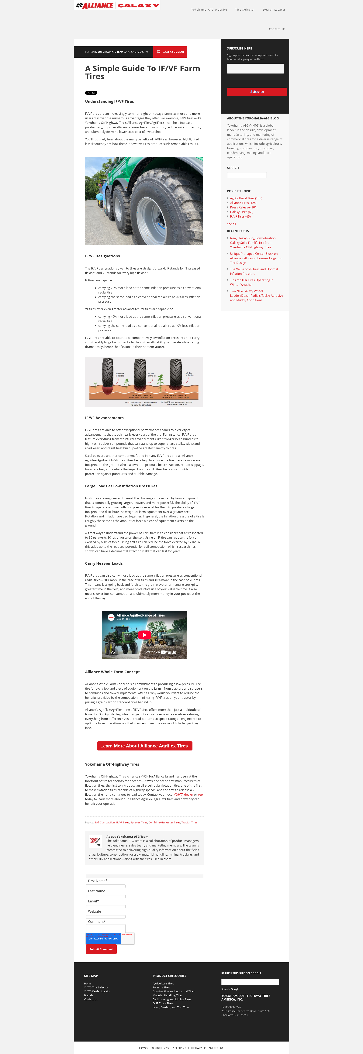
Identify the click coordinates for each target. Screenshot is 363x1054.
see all (231, 224)
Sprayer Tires (138, 822)
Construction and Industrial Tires (174, 991)
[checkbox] (255, 80)
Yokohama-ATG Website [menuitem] (209, 9)
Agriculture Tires (163, 983)
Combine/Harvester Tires (164, 822)
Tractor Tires (190, 822)
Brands (88, 995)
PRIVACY (143, 1048)
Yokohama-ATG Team (110, 51)
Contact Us (91, 999)
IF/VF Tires (122, 822)
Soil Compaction (105, 822)
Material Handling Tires (168, 995)
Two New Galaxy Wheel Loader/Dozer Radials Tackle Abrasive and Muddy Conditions (256, 295)
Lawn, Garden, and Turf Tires (171, 1007)
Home (88, 983)
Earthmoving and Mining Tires (172, 999)
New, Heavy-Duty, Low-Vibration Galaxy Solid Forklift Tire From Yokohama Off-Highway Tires (253, 242)
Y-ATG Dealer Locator (97, 991)
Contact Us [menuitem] (277, 29)
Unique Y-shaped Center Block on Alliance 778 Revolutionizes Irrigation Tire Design (256, 258)
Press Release (244, 207)
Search (233, 168)
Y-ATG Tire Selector (96, 987)
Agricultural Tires (246, 198)
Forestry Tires (161, 987)
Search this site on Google (241, 973)
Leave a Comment (173, 51)
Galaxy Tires (241, 212)
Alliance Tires (243, 203)
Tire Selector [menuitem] (245, 9)
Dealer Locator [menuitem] (274, 9)
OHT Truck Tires (163, 1003)
